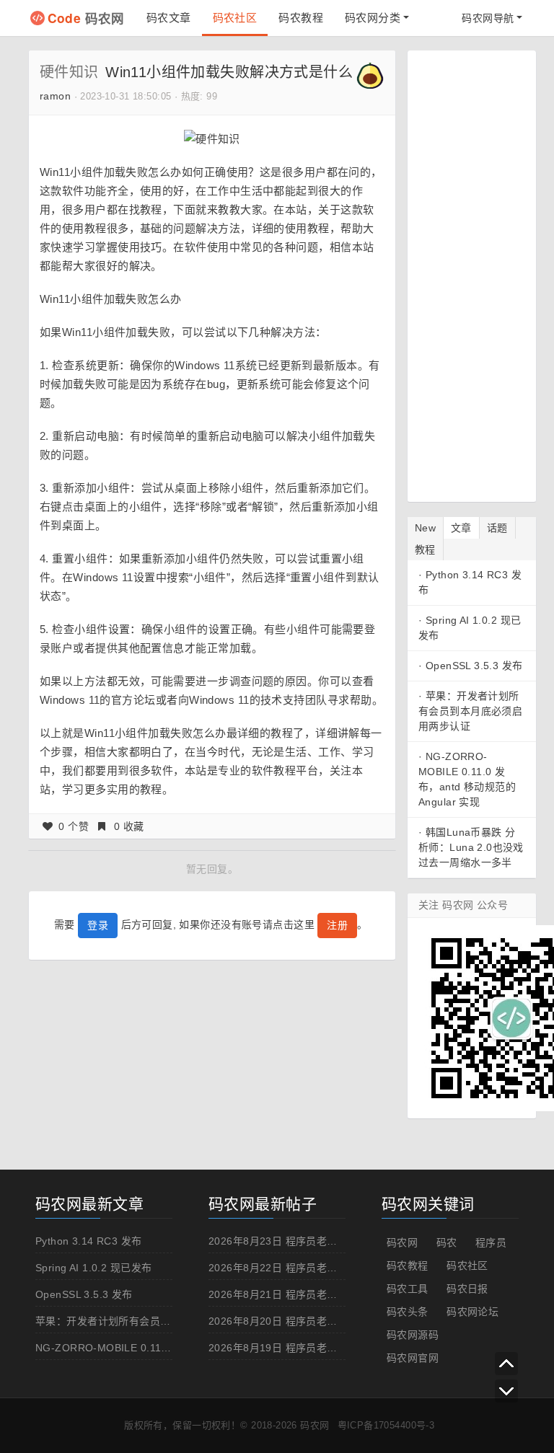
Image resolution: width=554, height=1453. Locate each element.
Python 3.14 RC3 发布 (88, 1241)
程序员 (490, 1242)
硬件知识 (69, 72)
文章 (461, 528)
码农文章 (168, 18)
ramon (55, 96)
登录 (97, 925)
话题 (497, 528)
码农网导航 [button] (488, 18)
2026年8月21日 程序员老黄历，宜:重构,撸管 (312, 1294)
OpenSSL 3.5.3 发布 (474, 665)
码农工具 (407, 1288)
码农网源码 (413, 1335)
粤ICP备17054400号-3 (386, 1425)
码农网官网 (413, 1358)
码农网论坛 (472, 1311)
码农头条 (407, 1311)
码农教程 (300, 18)
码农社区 (235, 18)
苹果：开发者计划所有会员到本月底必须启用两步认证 (470, 711)
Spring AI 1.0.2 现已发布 (93, 1267)
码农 (446, 1242)
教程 (425, 549)
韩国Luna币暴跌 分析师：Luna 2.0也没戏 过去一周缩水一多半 (471, 847)
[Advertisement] (486, 274)
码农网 (86, 18)
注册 (337, 925)
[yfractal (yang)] (370, 75)
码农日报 (467, 1288)
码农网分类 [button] (372, 18)
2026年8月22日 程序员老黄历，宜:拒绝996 (309, 1267)
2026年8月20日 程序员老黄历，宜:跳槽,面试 (312, 1321)
